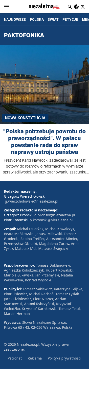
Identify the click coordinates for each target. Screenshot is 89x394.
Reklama (35, 358)
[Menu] (6, 6)
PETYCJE (70, 19)
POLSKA (37, 19)
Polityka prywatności (64, 358)
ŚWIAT (53, 19)
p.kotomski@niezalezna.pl (51, 220)
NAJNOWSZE (15, 19)
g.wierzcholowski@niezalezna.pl (31, 201)
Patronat (15, 358)
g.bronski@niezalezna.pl (54, 215)
